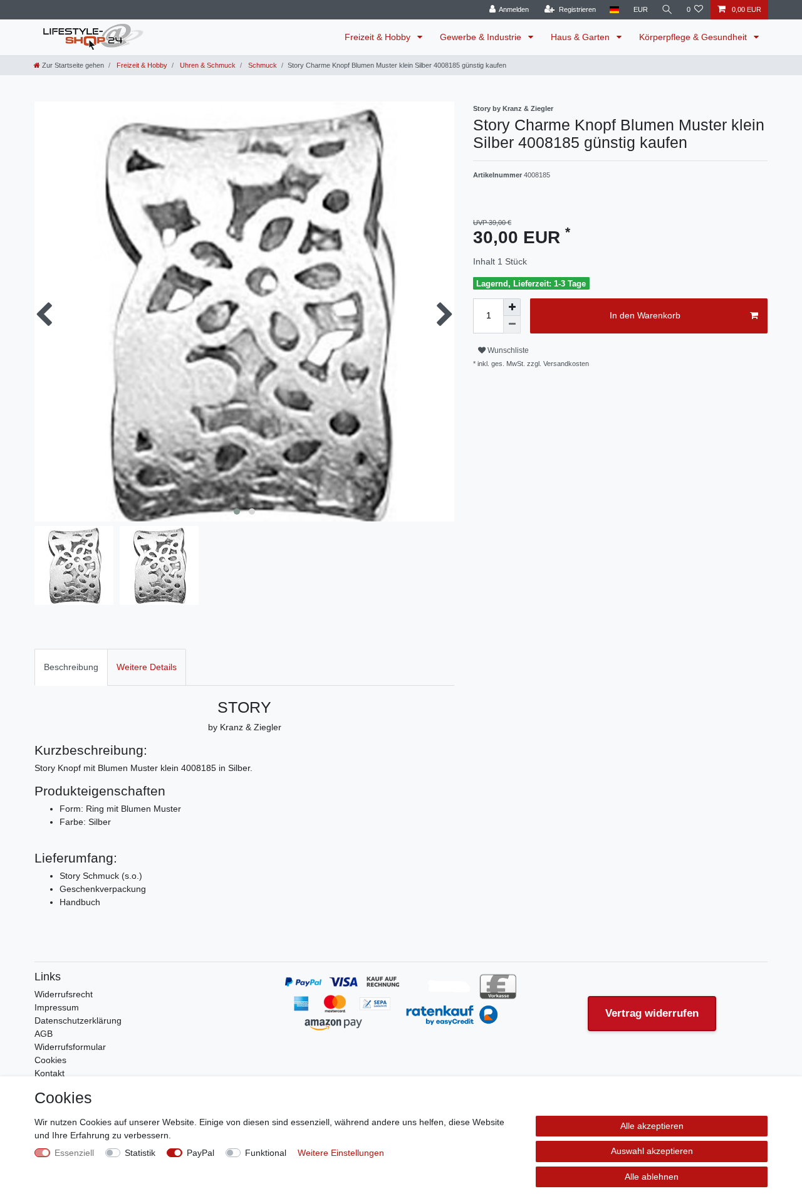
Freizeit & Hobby (379, 37)
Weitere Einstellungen (341, 1153)
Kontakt (49, 1073)
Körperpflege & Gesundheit (694, 37)
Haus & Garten (581, 37)
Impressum (56, 1007)
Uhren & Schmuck (207, 65)
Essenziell (74, 1153)
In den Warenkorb (645, 315)
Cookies (50, 1060)
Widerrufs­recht (63, 994)
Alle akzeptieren (652, 1126)
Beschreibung (71, 667)
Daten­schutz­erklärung (78, 1020)
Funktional (265, 1153)
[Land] (614, 9)
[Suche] (667, 9)
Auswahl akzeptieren (652, 1151)
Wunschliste (507, 350)
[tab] (71, 667)
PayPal (200, 1153)
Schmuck (261, 65)
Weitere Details (147, 667)
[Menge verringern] (512, 324)
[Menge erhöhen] (512, 307)
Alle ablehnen (652, 1177)
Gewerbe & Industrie (482, 37)
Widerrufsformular (70, 1047)
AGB (43, 1034)
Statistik (140, 1153)
